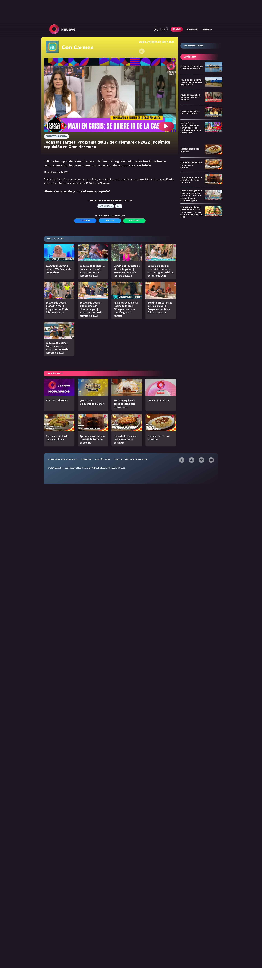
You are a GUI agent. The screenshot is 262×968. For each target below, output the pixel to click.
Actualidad (106, 206)
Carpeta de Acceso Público (62, 459)
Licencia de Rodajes (136, 459)
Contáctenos (102, 459)
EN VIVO (177, 29)
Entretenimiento (56, 136)
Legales (117, 459)
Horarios (207, 29)
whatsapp (134, 221)
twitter (110, 221)
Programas (192, 29)
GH (118, 206)
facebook (85, 221)
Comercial (86, 459)
